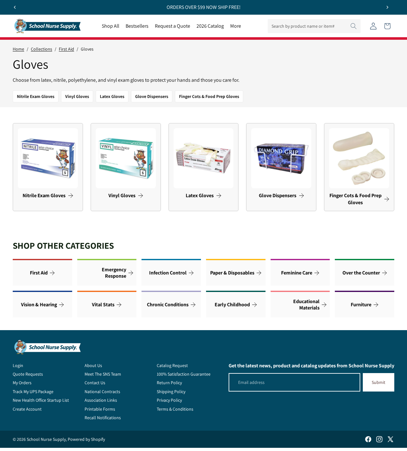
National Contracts (102, 391)
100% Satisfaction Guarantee (183, 374)
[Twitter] (390, 439)
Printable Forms (100, 409)
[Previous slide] (15, 7)
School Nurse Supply (46, 439)
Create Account (27, 409)
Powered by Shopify (86, 439)
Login (18, 365)
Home (18, 49)
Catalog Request (172, 365)
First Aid (66, 49)
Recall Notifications (103, 417)
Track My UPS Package (33, 391)
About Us (93, 365)
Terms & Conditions (175, 409)
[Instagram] (379, 439)
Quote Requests (28, 374)
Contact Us (95, 382)
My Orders (22, 382)
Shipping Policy (171, 391)
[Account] (373, 26)
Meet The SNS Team (103, 374)
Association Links (101, 400)
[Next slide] (387, 7)
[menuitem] (235, 26)
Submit (378, 382)
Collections (41, 49)
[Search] (353, 26)
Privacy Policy (169, 400)
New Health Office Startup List (41, 400)
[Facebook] (368, 439)
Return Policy (169, 382)
